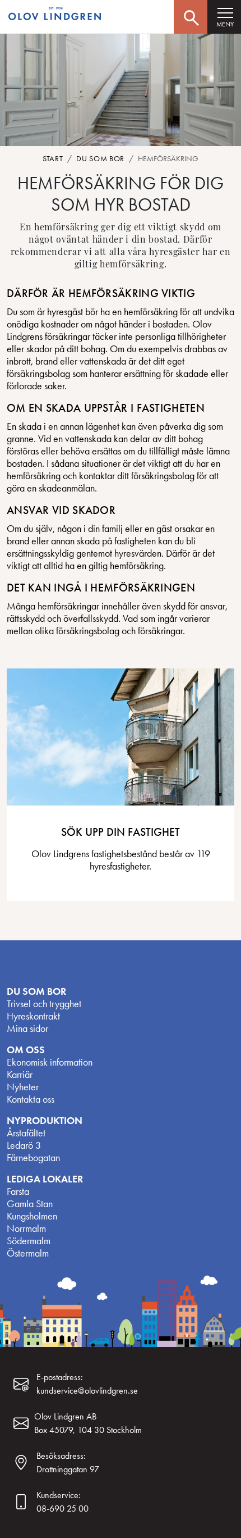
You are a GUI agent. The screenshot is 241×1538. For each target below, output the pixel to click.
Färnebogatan (33, 1158)
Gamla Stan (30, 1204)
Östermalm (28, 1253)
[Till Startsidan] (56, 14)
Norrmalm (26, 1228)
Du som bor (100, 158)
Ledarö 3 (24, 1145)
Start (53, 158)
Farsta (18, 1191)
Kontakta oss (30, 1099)
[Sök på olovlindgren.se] (190, 17)
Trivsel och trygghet (44, 1004)
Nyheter (23, 1087)
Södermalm (28, 1241)
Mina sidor (27, 1028)
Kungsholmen (32, 1216)
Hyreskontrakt (33, 1016)
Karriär (20, 1074)
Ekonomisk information (49, 1062)
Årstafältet (26, 1133)
